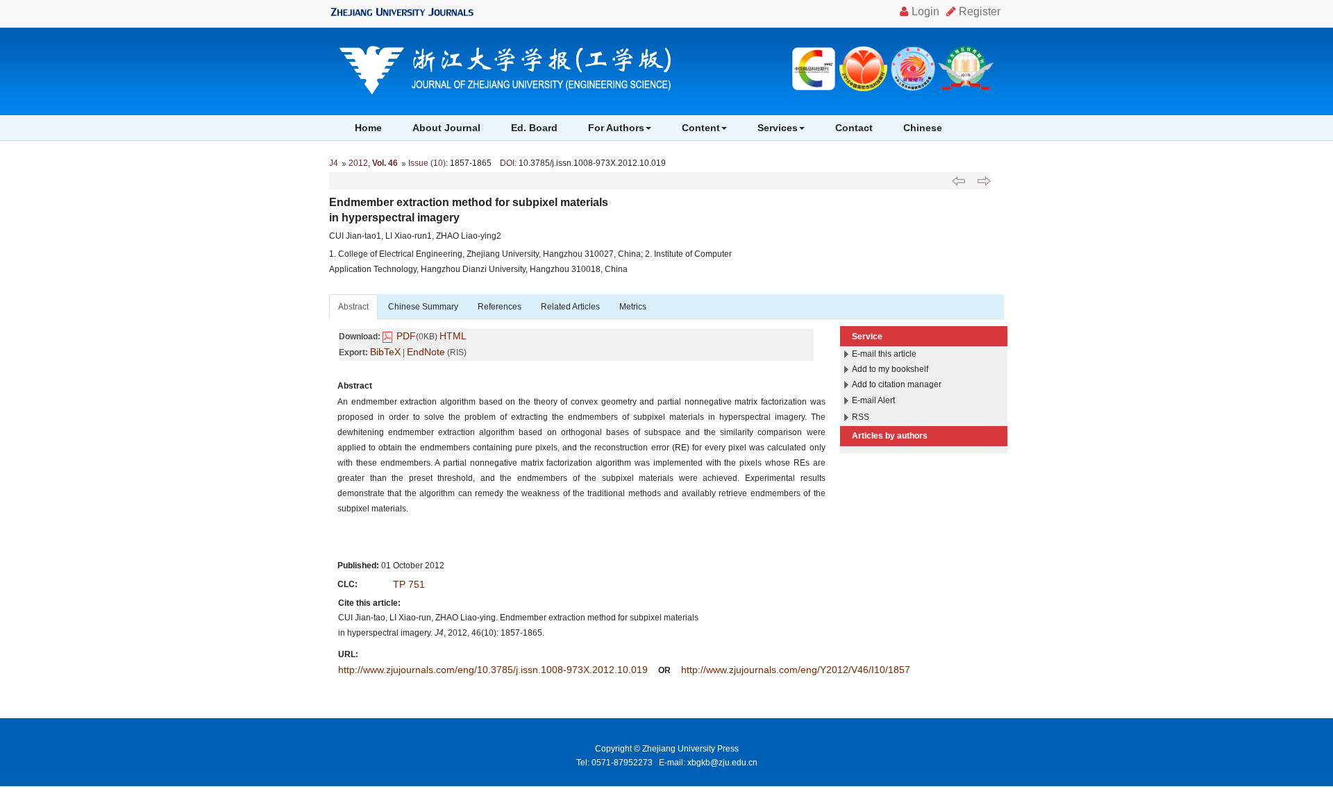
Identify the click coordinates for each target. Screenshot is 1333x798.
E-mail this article (884, 354)
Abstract (353, 307)
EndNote (426, 351)
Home (368, 127)
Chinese (922, 127)
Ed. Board (534, 127)
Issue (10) (427, 163)
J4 (333, 163)
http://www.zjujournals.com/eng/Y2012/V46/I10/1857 (795, 669)
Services (777, 127)
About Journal (446, 127)
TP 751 (409, 584)
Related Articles (570, 307)
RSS (860, 417)
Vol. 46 (385, 163)
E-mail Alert (873, 400)
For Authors (616, 127)
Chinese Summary (423, 307)
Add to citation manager (896, 384)
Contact (854, 127)
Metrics (632, 307)
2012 (358, 163)
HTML (453, 335)
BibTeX (385, 351)
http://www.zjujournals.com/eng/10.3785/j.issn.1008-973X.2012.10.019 (493, 669)
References (499, 307)
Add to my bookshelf (890, 369)
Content (701, 127)
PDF (406, 335)
